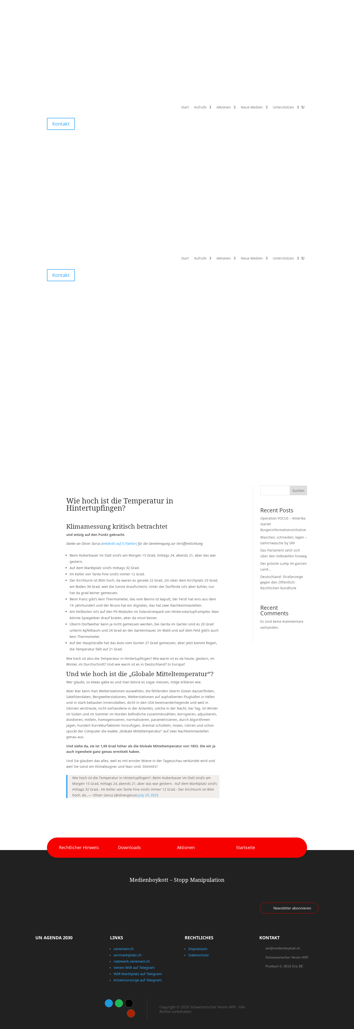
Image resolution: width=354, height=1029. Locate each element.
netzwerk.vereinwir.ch (132, 961)
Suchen (298, 490)
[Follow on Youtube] (131, 1013)
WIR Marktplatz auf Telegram (138, 973)
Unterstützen (283, 107)
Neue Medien (252, 107)
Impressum (197, 948)
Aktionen (223, 107)
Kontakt (61, 124)
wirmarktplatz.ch (128, 955)
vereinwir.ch (124, 948)
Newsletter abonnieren (292, 908)
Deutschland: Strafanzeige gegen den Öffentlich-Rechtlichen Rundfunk (281, 582)
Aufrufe (200, 107)
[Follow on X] (129, 1003)
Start (185, 107)
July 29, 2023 (148, 795)
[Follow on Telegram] (109, 1003)
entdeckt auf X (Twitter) (119, 543)
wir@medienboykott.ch (282, 948)
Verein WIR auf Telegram (134, 967)
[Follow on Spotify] (119, 1003)
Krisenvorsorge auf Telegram (138, 980)
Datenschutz (198, 955)
